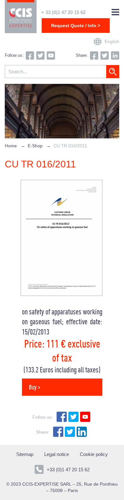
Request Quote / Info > (75, 25)
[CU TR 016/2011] (61, 294)
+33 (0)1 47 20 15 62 (68, 469)
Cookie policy (94, 454)
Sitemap (24, 454)
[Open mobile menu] (115, 12)
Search (112, 71)
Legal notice (56, 454)
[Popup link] (97, 41)
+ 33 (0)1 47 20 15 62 (63, 12)
